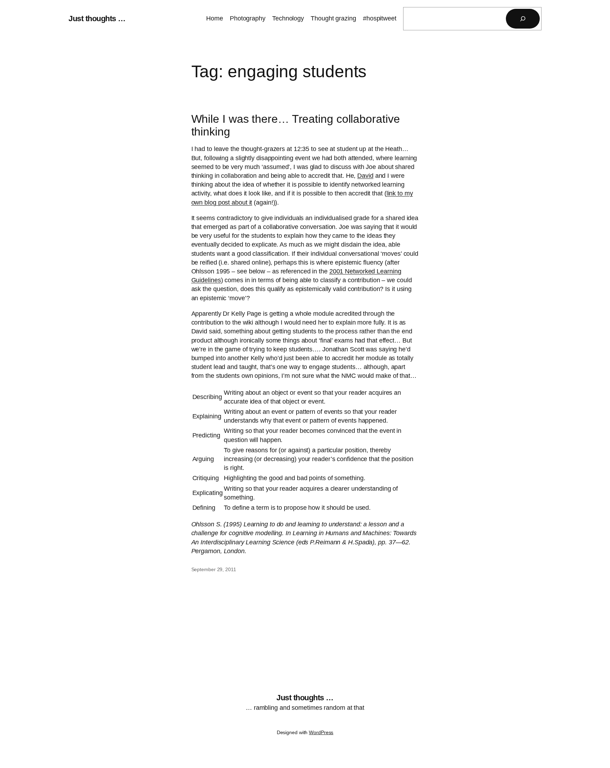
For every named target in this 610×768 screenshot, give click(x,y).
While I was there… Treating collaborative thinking (295, 125)
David (365, 175)
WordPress (321, 732)
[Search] (523, 19)
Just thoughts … (97, 18)
